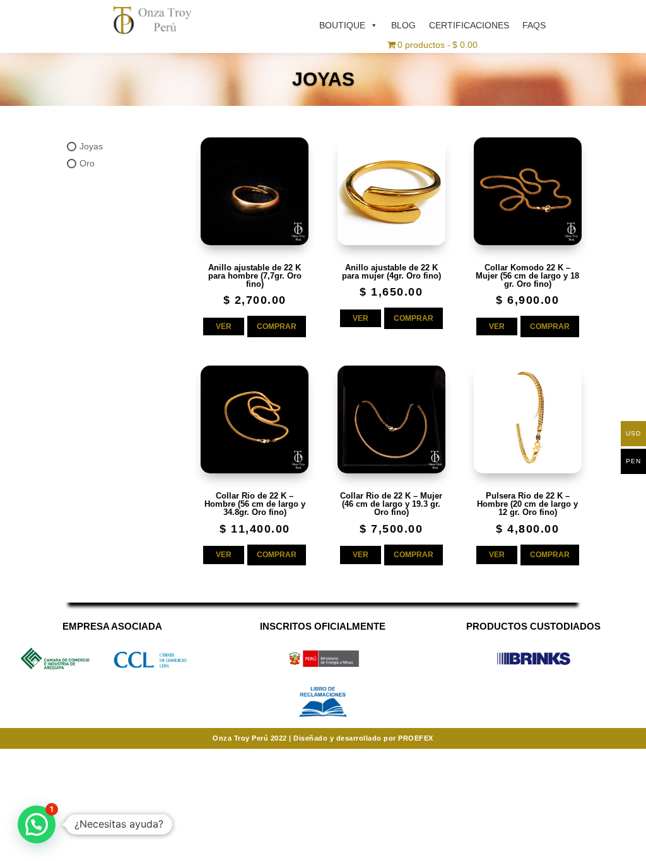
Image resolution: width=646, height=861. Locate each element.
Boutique (342, 25)
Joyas (91, 146)
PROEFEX (415, 738)
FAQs (534, 25)
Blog (403, 25)
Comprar (277, 326)
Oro (87, 164)
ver (224, 326)
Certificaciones (469, 25)
